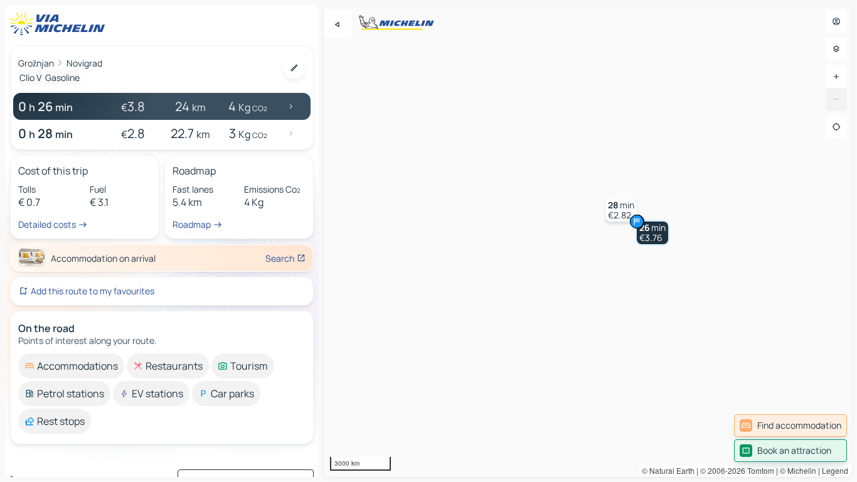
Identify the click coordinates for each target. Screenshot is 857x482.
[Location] (836, 126)
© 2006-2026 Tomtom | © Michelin (758, 470)
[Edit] (294, 67)
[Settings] (836, 49)
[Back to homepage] (60, 24)
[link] (790, 425)
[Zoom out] (836, 99)
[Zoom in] (836, 76)
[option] (71, 365)
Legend (835, 470)
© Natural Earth (668, 470)
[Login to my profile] (836, 21)
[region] (588, 241)
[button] (652, 233)
